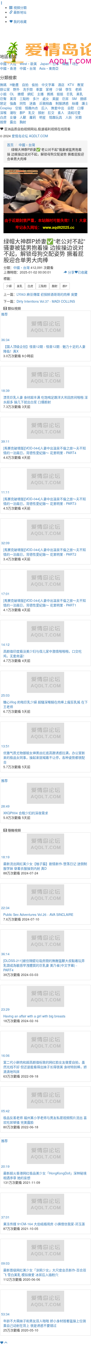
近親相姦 (45, 103)
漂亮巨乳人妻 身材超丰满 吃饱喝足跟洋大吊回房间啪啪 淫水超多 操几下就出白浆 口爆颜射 (45, 399)
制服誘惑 (62, 103)
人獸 (23, 117)
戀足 (3, 103)
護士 (85, 103)
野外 (16, 89)
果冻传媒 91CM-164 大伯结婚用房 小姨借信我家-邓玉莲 (44, 1224)
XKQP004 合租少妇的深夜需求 (25, 813)
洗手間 (28, 89)
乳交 (31, 112)
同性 (23, 103)
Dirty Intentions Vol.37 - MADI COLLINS (46, 301)
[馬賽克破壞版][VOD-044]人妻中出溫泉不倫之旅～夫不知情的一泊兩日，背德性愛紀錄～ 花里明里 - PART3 (44, 501)
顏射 (41, 112)
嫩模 (21, 94)
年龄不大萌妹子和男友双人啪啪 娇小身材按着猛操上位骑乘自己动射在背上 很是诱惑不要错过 (44, 1323)
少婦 (59, 89)
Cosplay (6, 108)
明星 (42, 117)
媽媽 (50, 94)
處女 (45, 98)
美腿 (55, 98)
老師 (78, 89)
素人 (61, 112)
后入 (44, 108)
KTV (71, 84)
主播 (40, 94)
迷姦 (32, 103)
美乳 (79, 94)
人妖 (68, 117)
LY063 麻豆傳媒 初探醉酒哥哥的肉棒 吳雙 (47, 294)
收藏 (83, 272)
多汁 (36, 98)
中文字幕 (48, 84)
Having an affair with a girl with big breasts (34, 1016)
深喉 (3, 112)
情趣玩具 (55, 117)
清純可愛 (73, 112)
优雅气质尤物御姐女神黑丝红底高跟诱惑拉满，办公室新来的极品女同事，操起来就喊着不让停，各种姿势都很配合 (44, 757)
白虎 (3, 117)
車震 (39, 89)
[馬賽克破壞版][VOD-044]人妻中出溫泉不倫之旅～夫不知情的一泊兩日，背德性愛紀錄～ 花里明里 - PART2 (44, 552)
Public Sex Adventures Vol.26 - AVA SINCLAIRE (38, 914)
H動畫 (14, 84)
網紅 (30, 94)
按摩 (3, 122)
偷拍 (35, 84)
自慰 (70, 108)
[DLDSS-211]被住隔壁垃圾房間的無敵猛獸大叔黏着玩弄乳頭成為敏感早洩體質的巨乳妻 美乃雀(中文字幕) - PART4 (44, 965)
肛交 (51, 112)
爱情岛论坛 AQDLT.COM (30, 135)
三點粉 (24, 98)
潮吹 (13, 112)
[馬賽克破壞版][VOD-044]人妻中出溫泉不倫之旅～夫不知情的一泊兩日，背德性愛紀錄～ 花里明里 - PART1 (44, 602)
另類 (78, 117)
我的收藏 (20, 21)
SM (74, 98)
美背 (13, 98)
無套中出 (57, 108)
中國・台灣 (28, 68)
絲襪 (75, 103)
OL (12, 94)
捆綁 (83, 98)
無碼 (3, 84)
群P (22, 112)
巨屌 (65, 98)
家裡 (49, 89)
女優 (13, 117)
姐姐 (60, 94)
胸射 (23, 122)
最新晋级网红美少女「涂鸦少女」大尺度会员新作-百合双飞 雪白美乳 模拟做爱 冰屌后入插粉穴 (44, 1272)
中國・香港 (8, 68)
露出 (13, 122)
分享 (70, 272)
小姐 (3, 94)
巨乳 (69, 94)
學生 (68, 89)
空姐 (18, 108)
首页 (10, 144)
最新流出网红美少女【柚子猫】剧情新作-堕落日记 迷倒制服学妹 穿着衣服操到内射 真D (45, 866)
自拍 (25, 84)
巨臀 (3, 98)
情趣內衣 (31, 108)
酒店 (61, 84)
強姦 (13, 103)
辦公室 (5, 89)
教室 (80, 84)
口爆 (80, 108)
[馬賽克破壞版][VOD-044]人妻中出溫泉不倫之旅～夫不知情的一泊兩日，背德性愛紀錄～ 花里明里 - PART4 (44, 450)
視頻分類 (20, 7)
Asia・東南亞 (49, 68)
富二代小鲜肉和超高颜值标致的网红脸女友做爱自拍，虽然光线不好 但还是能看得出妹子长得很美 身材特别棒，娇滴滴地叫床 (45, 1067)
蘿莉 (32, 117)
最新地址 (20, 12)
